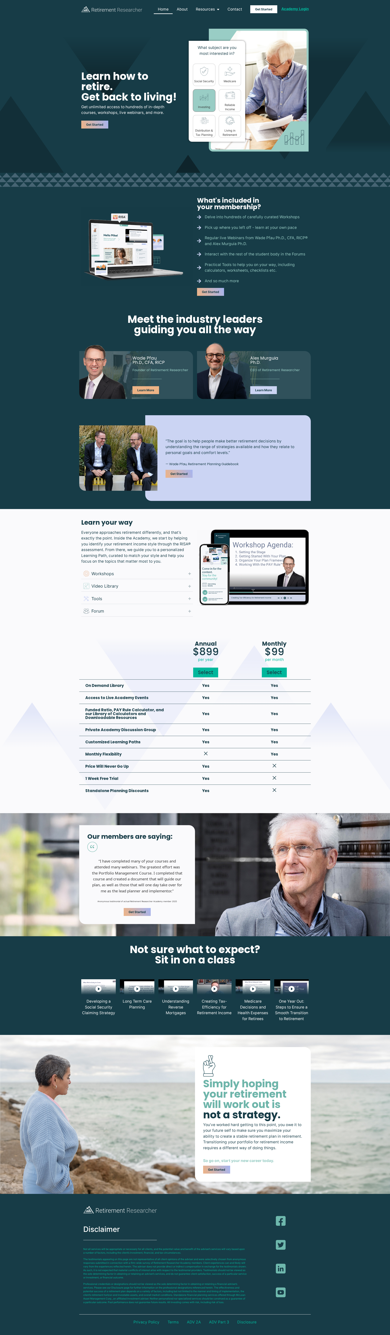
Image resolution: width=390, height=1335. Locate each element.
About (182, 9)
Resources (205, 9)
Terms (173, 1322)
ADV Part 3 (219, 1322)
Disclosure (247, 1322)
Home (163, 9)
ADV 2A (194, 1322)
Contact (235, 9)
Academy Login (295, 9)
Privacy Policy (146, 1322)
